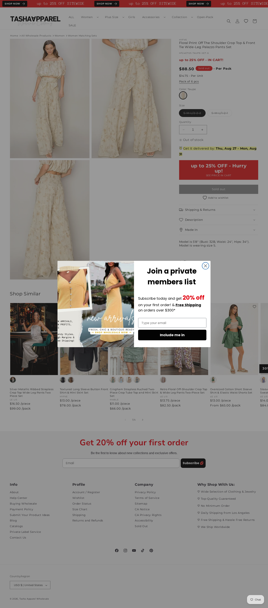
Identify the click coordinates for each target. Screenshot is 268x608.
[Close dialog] (205, 265)
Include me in (172, 334)
